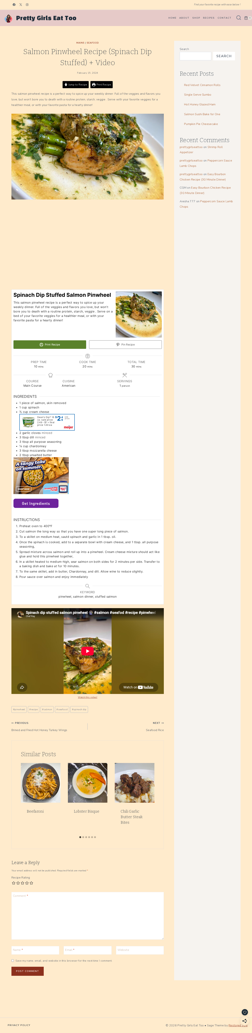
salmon (47, 709)
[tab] (80, 837)
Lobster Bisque (86, 811)
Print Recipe (103, 84)
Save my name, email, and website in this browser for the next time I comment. (63, 960)
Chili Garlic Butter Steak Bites (132, 817)
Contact (225, 17)
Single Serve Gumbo (197, 95)
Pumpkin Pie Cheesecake (201, 124)
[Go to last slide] (25, 798)
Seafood (93, 42)
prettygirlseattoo (191, 147)
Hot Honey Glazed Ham (199, 104)
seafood (62, 709)
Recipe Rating (20, 878)
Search (184, 49)
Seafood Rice (155, 726)
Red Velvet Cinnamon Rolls (202, 85)
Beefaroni (35, 811)
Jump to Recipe (77, 84)
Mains (80, 42)
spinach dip (79, 709)
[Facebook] (14, 4)
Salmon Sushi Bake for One (202, 114)
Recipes (209, 17)
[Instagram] (27, 4)
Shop (196, 17)
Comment (20, 896)
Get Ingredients (36, 503)
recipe (33, 709)
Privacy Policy (19, 1025)
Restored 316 (238, 1025)
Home (172, 17)
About (184, 17)
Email (69, 950)
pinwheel (19, 709)
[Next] (150, 798)
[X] (20, 4)
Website (123, 950)
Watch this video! (87, 697)
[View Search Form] (238, 18)
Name (18, 950)
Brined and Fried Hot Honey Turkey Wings (39, 726)
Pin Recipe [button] (128, 344)
